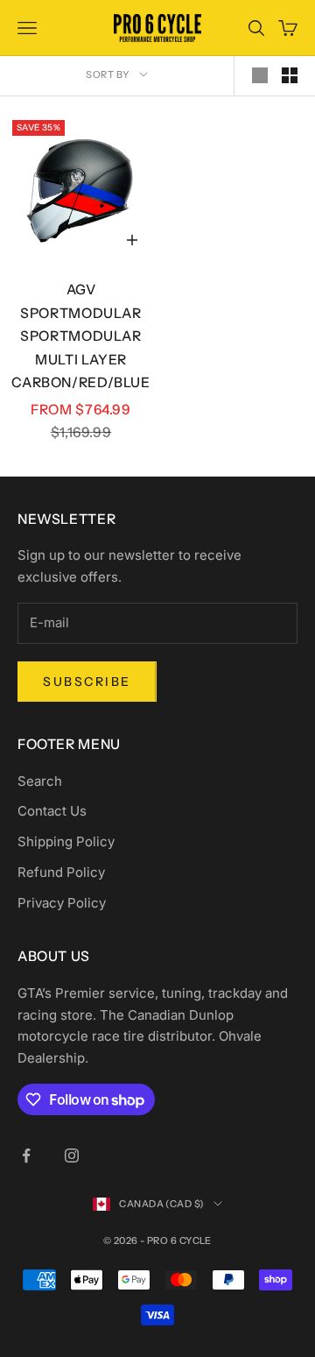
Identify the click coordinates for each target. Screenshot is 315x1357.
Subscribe (87, 681)
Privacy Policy (62, 902)
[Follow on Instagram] (71, 1155)
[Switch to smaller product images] (290, 75)
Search (40, 781)
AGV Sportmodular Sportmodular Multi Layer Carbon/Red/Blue (80, 336)
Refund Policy (61, 872)
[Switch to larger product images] (260, 75)
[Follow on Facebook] (26, 1155)
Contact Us (52, 810)
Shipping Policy (66, 841)
